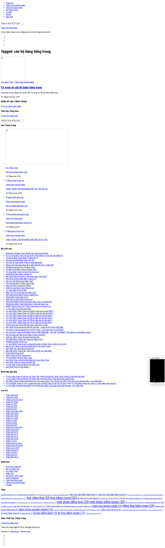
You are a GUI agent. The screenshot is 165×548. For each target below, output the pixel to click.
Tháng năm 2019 (12, 439)
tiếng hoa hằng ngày (138, 506)
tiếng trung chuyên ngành (35, 509)
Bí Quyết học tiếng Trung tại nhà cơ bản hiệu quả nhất (64, 376)
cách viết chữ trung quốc (44, 495)
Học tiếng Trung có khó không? (17, 367)
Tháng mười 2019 (12, 429)
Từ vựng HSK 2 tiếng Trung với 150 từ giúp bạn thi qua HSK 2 (29, 320)
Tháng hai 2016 (11, 455)
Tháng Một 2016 (12, 457)
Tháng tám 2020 (12, 416)
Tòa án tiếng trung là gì (156, 510)
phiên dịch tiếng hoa (153, 502)
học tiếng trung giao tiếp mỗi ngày (110, 498)
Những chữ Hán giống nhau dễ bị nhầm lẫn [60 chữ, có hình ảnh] (30, 265)
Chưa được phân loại (13, 467)
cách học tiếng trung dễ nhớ (27, 495)
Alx (29, 531)
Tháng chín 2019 (12, 432)
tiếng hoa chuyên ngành (107, 506)
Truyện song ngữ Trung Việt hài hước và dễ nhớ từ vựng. (27, 325)
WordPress (15, 531)
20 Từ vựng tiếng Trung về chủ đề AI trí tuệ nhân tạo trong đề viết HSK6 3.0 (34, 255)
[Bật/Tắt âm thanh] (153, 379)
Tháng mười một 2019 (14, 427)
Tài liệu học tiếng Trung (14, 476)
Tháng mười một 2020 (14, 411)
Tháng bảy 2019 (12, 434)
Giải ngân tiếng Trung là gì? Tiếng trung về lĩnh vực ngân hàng (29, 351)
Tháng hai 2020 (11, 425)
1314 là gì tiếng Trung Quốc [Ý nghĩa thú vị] (22, 258)
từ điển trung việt (26, 513)
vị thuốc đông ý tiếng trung (93, 513)
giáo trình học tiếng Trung (135, 495)
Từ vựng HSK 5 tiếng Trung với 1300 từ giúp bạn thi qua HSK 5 (29, 313)
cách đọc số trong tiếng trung (60, 495)
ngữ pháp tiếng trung (107, 502)
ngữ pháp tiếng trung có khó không (135, 502)
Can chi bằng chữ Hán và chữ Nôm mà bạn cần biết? (25, 335)
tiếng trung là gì (80, 510)
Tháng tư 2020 (11, 420)
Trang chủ (9, 3)
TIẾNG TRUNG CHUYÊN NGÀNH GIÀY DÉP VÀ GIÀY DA (26, 189)
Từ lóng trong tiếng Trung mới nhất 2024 (21, 270)
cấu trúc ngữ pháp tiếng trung (112, 494)
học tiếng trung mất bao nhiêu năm (131, 498)
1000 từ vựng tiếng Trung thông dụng (20, 288)
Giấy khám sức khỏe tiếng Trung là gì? (20, 348)
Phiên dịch (10, 473)
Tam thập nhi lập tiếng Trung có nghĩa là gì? (22, 295)
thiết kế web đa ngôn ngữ (75, 506)
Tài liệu (8, 14)
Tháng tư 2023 (11, 404)
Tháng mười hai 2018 (14, 443)
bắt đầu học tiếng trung (9, 495)
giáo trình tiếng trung (19, 498)
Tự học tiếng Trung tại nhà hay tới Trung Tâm (22, 365)
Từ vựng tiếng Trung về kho (16, 290)
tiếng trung (12, 510)
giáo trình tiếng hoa (7, 498)
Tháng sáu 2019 (12, 436)
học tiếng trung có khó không (88, 498)
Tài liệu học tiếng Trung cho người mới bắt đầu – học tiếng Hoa (78, 381)
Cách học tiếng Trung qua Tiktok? (18, 286)
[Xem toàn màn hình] (160, 379)
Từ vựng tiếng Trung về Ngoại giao (19, 358)
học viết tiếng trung (37, 502)
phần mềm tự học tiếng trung (22, 506)
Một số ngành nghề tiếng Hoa (17, 206)
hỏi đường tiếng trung (49, 502)
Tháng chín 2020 (12, 413)
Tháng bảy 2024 (12, 402)
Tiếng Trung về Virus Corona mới (18, 355)
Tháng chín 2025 (12, 395)
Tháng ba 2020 (11, 423)
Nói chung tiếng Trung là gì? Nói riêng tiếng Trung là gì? (26, 276)
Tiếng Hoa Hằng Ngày (14, 8)
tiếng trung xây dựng (111, 510)
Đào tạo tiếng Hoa (12, 469)
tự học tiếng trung (71, 513)
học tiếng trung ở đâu (23, 502)
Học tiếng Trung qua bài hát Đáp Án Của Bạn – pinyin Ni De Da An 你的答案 (34, 327)
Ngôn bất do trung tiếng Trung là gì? (19, 299)
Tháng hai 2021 (11, 409)
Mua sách (9, 17)
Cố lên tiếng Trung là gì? (15, 353)
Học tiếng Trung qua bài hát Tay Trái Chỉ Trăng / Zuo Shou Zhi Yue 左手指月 (35, 330)
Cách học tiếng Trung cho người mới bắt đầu (22, 337)
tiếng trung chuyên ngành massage (64, 510)
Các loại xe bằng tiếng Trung (16, 172)
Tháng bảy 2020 (12, 418)
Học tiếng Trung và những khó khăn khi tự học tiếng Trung (27, 360)
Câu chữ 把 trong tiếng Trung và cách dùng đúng (24, 262)
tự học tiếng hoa (45, 513)
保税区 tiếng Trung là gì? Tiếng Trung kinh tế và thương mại (28, 306)
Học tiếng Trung (12, 10)
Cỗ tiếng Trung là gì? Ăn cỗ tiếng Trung (20, 267)
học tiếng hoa (38, 498)
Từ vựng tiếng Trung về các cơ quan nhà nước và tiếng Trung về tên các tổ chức (36, 344)
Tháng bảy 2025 (12, 397)
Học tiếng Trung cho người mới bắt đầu (20, 362)
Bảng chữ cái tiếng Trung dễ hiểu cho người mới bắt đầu (27, 253)
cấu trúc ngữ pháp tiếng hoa (83, 494)
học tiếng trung (63, 498)
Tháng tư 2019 (11, 441)
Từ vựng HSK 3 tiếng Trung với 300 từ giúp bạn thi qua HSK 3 (29, 318)
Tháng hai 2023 (11, 406)
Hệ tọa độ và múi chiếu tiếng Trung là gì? (21, 279)
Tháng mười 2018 (12, 448)
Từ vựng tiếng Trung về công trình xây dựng (22, 272)
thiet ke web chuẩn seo (56, 506)
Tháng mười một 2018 (14, 445)
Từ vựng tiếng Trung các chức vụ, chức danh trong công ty (93, 383)
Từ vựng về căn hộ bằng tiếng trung (21, 87)
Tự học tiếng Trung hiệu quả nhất (18, 309)
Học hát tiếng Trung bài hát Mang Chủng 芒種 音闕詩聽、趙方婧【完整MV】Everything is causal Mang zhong (48, 332)
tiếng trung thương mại (94, 510)
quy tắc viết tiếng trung (40, 506)
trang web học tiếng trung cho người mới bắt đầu (135, 510)
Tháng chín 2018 (12, 450)
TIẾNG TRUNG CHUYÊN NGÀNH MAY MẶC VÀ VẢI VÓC (27, 240)
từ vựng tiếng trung (10, 513)
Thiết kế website (12, 478)
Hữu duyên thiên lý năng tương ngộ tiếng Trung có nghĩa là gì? (29, 302)
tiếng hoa (88, 506)
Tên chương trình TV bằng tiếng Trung (20, 283)
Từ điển (9, 12)
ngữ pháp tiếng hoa (73, 502)
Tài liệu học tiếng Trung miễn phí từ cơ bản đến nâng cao (27, 304)
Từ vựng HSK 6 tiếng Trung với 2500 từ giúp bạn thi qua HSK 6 (29, 311)
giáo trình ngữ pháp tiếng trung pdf (153, 495)
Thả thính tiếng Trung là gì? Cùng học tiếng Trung (24, 339)
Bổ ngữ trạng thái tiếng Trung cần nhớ (20, 260)
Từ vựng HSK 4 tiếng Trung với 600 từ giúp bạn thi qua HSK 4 (29, 316)
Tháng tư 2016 (11, 452)
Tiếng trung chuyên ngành (15, 5)
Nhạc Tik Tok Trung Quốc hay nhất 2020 (21, 292)
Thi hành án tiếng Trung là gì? (16, 342)
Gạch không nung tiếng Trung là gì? (19, 223)
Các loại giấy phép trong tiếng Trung (19, 281)
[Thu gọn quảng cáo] (163, 358)
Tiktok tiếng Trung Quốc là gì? (17, 297)
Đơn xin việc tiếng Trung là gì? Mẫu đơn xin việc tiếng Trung (28, 346)
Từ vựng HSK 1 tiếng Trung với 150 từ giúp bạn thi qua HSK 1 (29, 323)
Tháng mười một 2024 (14, 400)
